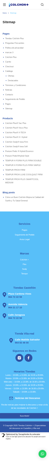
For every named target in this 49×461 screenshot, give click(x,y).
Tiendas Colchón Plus (14, 38)
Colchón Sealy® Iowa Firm (16, 142)
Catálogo (9, 71)
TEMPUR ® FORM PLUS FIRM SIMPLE (23, 165)
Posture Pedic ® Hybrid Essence (19, 151)
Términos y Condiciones (15, 85)
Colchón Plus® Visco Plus (16, 128)
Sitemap (8, 108)
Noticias (8, 90)
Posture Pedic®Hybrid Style (17, 156)
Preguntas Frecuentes (14, 43)
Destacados (13, 80)
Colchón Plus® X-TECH (15, 132)
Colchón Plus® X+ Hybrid (16, 137)
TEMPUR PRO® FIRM (15, 170)
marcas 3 (9, 52)
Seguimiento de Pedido (15, 99)
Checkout (9, 66)
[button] (42, 454)
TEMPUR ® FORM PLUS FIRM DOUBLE (23, 160)
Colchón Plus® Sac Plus (15, 123)
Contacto (9, 94)
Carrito (8, 62)
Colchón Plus (11, 57)
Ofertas (11, 76)
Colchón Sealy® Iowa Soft (16, 146)
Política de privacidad (14, 48)
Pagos (8, 104)
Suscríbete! (24, 416)
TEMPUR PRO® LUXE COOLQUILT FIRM (24, 174)
